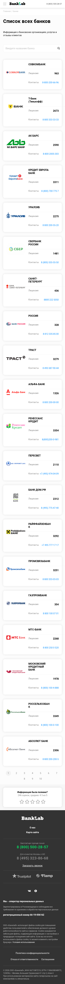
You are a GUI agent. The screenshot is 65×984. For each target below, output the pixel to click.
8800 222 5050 (51, 300)
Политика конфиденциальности (32, 953)
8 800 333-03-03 (51, 579)
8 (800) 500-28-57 (54, 4)
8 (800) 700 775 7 (50, 191)
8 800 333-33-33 (51, 119)
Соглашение (47, 959)
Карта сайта (32, 832)
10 (40, 779)
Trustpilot (21, 876)
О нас (32, 827)
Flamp (44, 876)
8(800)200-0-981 (50, 439)
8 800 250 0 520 (51, 647)
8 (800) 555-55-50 (50, 262)
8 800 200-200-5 (51, 759)
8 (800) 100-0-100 (50, 725)
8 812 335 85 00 (51, 334)
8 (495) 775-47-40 (50, 508)
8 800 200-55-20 (51, 225)
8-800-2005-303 (51, 154)
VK (29, 891)
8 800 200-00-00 (51, 402)
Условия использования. (23, 942)
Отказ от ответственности (24, 959)
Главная (7, 11)
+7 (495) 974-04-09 (49, 473)
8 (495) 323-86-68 (32, 858)
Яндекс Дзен (35, 891)
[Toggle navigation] (4, 3)
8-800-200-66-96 (50, 82)
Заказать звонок (32, 865)
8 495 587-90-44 (51, 368)
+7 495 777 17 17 (50, 545)
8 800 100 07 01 (51, 613)
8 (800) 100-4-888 (50, 688)
